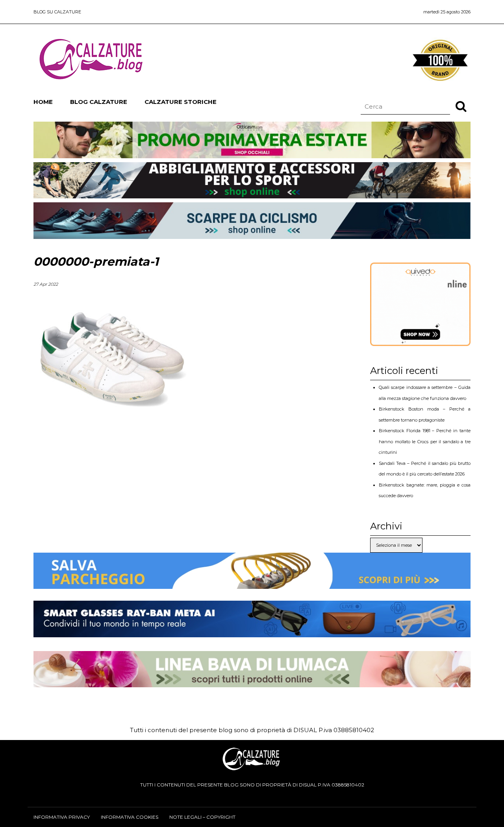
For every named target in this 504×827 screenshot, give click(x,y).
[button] (461, 106)
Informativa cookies (129, 817)
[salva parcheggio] (252, 582)
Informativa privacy (61, 817)
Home (43, 101)
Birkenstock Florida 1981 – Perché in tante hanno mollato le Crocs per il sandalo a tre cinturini (425, 441)
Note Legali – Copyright (202, 817)
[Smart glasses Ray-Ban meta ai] (252, 631)
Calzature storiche (181, 101)
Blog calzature (98, 101)
